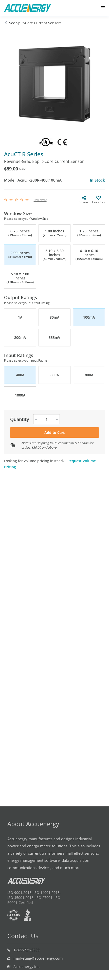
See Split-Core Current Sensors (35, 22)
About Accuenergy (33, 824)
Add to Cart (54, 432)
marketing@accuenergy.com (38, 958)
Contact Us (22, 936)
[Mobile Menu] (103, 8)
